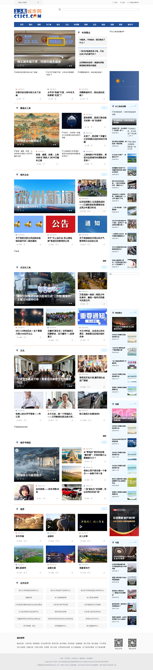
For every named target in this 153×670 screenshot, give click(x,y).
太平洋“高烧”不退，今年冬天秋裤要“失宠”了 (61, 94)
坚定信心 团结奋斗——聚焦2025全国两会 (119, 593)
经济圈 (76, 24)
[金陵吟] (60, 522)
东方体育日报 (46, 643)
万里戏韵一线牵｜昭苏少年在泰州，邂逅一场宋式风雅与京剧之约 (91, 297)
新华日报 (55, 643)
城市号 (130, 24)
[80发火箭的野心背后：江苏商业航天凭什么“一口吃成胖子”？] (132, 263)
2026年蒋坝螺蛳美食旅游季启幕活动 (124, 419)
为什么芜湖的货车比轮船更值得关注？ (119, 248)
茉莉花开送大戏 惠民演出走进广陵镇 (92, 379)
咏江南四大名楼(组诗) (89, 413)
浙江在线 (53, 647)
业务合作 (75, 658)
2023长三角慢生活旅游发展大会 (119, 467)
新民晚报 (36, 643)
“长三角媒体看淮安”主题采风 (119, 362)
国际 (39, 24)
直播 (112, 24)
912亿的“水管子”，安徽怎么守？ (119, 156)
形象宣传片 (84, 567)
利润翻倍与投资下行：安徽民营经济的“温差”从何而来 (119, 170)
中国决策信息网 (64, 647)
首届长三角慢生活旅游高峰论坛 (119, 388)
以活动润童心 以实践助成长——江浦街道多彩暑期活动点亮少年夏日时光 (92, 204)
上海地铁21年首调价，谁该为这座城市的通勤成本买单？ (95, 157)
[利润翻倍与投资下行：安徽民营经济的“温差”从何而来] (132, 171)
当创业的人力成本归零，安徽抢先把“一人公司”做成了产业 (119, 196)
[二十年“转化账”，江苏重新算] (132, 210)
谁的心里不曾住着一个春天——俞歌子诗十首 (95, 472)
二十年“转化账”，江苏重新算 (119, 208)
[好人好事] (92, 522)
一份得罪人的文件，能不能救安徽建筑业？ (119, 235)
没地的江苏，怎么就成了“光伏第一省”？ (119, 129)
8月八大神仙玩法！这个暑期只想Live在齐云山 (29, 332)
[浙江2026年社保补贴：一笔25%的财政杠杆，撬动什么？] (132, 184)
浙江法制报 (21, 647)
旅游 (103, 24)
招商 (86, 24)
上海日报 (28, 643)
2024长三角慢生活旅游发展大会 (119, 375)
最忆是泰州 (21, 567)
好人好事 (83, 536)
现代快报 (71, 643)
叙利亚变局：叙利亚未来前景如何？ (119, 605)
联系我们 (90, 658)
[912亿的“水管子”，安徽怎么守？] (132, 158)
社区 (94, 24)
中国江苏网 (38, 647)
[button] (69, 65)
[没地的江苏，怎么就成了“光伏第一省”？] (132, 132)
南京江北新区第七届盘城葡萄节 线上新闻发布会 (119, 481)
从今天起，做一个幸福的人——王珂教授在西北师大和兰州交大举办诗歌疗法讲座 (60, 415)
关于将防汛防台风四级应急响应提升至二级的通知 (28, 239)
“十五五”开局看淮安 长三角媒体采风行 (124, 328)
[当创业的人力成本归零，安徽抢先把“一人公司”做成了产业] (132, 197)
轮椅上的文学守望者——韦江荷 (28, 415)
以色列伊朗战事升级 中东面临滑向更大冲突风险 (119, 566)
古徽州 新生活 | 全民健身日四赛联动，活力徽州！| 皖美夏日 (61, 333)
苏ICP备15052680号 (102, 662)
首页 (22, 24)
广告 (104, 261)
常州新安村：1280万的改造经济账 (124, 121)
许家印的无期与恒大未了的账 (28, 94)
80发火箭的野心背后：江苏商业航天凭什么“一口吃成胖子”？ (119, 262)
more (135, 105)
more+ (104, 107)
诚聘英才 (82, 658)
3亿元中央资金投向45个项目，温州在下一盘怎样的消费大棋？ (119, 223)
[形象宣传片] (92, 554)
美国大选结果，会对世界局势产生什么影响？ (119, 618)
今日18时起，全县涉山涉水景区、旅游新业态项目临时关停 (92, 333)
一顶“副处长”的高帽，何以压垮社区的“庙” (95, 490)
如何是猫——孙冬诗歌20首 (47, 490)
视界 (120, 24)
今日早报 (102, 643)
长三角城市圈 (100, 647)
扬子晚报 (63, 643)
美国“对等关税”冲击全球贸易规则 (119, 578)
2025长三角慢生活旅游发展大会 (119, 336)
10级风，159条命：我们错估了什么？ (92, 41)
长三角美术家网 (88, 647)
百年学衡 (20, 536)
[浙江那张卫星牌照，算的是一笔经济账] (132, 145)
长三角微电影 (76, 647)
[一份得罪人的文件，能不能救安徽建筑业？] (132, 237)
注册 (123, 2)
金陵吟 (51, 536)
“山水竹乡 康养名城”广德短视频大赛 (118, 349)
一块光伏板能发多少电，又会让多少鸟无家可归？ (91, 52)
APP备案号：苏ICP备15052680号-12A (103, 665)
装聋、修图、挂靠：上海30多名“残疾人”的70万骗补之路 (47, 157)
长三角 (48, 24)
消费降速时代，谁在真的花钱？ (91, 94)
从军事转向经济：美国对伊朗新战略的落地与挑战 (91, 64)
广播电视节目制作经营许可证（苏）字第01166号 (53, 665)
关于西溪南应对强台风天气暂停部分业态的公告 (91, 239)
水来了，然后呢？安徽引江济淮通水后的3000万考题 (95, 139)
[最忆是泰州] (28, 554)
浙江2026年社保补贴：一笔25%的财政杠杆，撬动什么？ (118, 183)
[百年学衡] (28, 522)
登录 (115, 2)
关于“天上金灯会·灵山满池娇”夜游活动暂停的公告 (60, 239)
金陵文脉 (52, 567)
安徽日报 (30, 647)
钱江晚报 (94, 643)
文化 (67, 24)
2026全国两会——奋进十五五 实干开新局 (124, 557)
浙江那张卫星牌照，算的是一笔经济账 (119, 142)
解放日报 (20, 643)
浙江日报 (87, 643)
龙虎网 (46, 647)
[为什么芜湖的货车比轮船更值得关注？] (132, 250)
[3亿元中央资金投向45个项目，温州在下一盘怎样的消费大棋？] (132, 224)
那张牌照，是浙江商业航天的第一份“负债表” (95, 119)
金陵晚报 (79, 643)
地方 (58, 24)
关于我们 (67, 658)
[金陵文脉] (60, 554)
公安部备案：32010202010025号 (80, 665)
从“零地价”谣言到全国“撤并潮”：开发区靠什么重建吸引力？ (95, 455)
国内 (30, 24)
